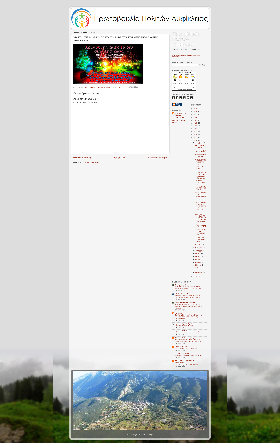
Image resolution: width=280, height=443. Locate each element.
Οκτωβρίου (199, 248)
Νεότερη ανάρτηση (82, 158)
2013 (196, 276)
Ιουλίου (198, 253)
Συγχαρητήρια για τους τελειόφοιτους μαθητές (189, 355)
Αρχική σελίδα (118, 158)
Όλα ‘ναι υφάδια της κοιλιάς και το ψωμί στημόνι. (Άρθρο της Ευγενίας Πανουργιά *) (188, 340)
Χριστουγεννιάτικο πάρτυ (200, 146)
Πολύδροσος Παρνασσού (184, 285)
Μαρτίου (198, 265)
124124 (177, 332)
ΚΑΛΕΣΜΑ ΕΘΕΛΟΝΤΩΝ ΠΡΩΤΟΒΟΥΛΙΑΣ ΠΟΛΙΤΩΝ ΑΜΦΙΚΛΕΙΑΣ (200, 218)
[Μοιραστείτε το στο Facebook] (135, 87)
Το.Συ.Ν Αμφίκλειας (182, 354)
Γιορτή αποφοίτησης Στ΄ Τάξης (184, 325)
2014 (196, 140)
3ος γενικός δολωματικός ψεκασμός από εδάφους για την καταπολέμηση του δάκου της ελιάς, (188, 306)
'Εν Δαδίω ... (179, 313)
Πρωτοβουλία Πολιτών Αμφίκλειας (186, 39)
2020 (196, 123)
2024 (196, 111)
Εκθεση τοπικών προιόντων (200, 155)
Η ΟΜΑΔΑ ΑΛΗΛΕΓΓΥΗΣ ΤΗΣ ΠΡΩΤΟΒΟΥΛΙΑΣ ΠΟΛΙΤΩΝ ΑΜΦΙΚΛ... (200, 185)
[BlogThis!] (131, 87)
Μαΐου (197, 259)
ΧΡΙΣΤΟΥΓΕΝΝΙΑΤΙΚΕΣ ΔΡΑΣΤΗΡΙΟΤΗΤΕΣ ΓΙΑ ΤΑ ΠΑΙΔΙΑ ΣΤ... (200, 196)
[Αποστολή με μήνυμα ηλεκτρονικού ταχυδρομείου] (129, 87)
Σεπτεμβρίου (200, 251)
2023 (196, 114)
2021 (196, 120)
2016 (196, 134)
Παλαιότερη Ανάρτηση (157, 158)
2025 (196, 108)
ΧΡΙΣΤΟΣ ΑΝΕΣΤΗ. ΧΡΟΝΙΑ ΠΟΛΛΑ (186, 364)
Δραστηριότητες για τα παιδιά (200, 151)
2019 (196, 126)
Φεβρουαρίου (200, 268)
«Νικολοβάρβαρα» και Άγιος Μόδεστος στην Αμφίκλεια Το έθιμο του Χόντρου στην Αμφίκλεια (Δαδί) (188, 316)
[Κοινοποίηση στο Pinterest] (137, 87)
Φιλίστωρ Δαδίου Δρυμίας (184, 338)
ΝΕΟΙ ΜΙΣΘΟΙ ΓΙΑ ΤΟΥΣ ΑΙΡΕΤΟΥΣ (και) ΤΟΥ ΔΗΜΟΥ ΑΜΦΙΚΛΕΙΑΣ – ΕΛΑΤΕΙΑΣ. (188, 287)
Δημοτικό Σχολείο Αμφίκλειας (185, 324)
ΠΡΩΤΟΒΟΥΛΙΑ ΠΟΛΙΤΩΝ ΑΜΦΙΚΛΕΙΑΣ (180, 115)
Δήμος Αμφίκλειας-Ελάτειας (185, 302)
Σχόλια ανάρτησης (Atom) (91, 162)
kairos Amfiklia (184, 73)
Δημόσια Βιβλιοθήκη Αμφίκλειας (187, 331)
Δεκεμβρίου (199, 143)
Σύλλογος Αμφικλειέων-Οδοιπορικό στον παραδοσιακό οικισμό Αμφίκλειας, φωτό (187, 296)
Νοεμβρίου (199, 245)
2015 (196, 137)
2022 (196, 117)
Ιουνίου (198, 256)
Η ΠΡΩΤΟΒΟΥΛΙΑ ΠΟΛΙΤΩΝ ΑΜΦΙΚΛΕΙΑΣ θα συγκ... (200, 174)
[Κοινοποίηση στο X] (133, 87)
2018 (196, 129)
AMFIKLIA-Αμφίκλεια (182, 294)
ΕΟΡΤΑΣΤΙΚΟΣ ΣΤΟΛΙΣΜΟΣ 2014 (200, 239)
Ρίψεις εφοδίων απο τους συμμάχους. (186, 348)
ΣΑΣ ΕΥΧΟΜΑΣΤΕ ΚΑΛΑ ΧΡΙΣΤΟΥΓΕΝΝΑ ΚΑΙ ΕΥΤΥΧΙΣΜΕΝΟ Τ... (200, 229)
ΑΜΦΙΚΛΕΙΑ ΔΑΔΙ (181, 347)
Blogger (151, 435)
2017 (196, 132)
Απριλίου (198, 262)
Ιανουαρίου (199, 272)
